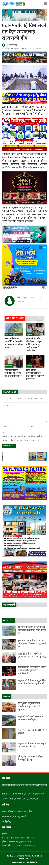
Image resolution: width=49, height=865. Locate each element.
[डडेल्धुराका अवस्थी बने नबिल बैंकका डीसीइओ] (9, 760)
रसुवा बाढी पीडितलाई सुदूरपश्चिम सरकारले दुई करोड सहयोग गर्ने (32, 682)
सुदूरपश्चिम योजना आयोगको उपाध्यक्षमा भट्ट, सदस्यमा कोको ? (32, 655)
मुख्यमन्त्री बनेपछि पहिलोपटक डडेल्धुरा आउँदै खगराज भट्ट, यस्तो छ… (32, 644)
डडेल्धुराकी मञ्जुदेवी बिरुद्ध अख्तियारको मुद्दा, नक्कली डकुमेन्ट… (29, 706)
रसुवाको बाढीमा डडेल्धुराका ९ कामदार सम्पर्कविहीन (30, 718)
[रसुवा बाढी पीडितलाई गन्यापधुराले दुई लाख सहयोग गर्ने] (9, 747)
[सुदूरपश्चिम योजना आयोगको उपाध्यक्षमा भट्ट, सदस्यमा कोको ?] (14, 361)
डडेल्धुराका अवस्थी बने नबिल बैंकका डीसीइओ (30, 758)
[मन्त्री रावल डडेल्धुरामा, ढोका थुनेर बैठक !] (9, 733)
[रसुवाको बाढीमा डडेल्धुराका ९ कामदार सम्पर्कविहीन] (9, 720)
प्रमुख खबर (8, 334)
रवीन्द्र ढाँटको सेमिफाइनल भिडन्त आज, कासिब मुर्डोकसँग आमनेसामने (32, 670)
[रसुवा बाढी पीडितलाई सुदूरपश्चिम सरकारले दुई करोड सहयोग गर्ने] (9, 684)
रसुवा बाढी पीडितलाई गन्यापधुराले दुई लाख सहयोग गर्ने (32, 744)
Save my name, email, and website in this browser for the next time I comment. (22, 438)
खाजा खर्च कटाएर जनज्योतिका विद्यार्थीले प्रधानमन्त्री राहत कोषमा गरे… (32, 630)
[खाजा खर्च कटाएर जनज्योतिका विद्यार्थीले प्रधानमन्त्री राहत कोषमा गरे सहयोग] (14, 329)
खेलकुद (29, 366)
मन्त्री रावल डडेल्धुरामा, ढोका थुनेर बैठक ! (32, 731)
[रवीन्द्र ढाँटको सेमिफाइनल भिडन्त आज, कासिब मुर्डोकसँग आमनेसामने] (35, 361)
